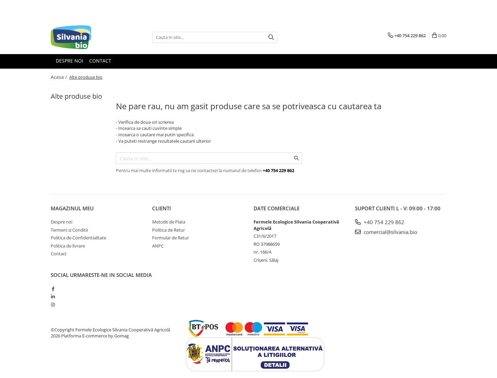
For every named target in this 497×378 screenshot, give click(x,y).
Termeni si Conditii (69, 230)
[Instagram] (53, 305)
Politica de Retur (168, 230)
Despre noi (69, 60)
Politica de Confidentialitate (78, 238)
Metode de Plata (168, 222)
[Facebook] (53, 289)
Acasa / (59, 77)
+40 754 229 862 (383, 222)
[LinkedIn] (53, 296)
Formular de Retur (170, 238)
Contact (100, 60)
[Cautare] (271, 37)
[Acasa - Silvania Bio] (84, 37)
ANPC (158, 246)
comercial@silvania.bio (389, 232)
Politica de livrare (68, 246)
